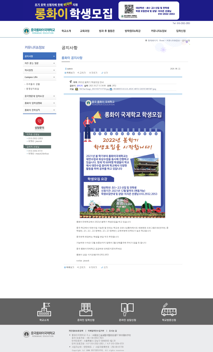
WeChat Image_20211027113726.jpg (94, 89)
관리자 (80, 86)
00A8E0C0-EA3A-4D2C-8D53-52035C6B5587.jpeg (134, 89)
